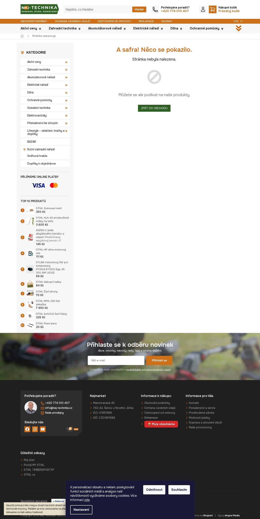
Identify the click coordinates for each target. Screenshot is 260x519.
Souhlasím (179, 490)
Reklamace (146, 21)
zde (87, 500)
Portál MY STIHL (34, 465)
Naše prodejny (54, 412)
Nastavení (81, 510)
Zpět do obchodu (154, 108)
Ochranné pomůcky (39, 100)
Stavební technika (38, 108)
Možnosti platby (199, 417)
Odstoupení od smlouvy (114, 21)
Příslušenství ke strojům (42, 123)
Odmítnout (154, 490)
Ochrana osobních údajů (72, 21)
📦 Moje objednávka (161, 424)
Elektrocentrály (37, 115)
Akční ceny (34, 62)
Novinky (166, 21)
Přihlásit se (159, 360)
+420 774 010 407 (57, 403)
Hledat (139, 9)
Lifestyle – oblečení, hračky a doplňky (45, 132)
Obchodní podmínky (34, 21)
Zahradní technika (38, 69)
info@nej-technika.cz (58, 408)
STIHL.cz (29, 474)
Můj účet (29, 460)
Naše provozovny (200, 427)
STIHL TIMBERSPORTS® (39, 470)
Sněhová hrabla (37, 156)
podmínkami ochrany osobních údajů (148, 369)
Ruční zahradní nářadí (41, 149)
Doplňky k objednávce (41, 163)
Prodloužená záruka (201, 412)
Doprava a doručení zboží (205, 422)
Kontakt (194, 403)
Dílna (30, 92)
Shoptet (208, 515)
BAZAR (31, 141)
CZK (236, 21)
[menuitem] (31, 28)
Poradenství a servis (202, 408)
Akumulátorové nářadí (41, 77)
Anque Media (232, 515)
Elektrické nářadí (37, 84)
